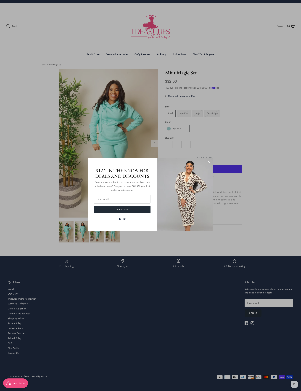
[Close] (209, 162)
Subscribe (122, 209)
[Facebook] (120, 219)
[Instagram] (125, 219)
